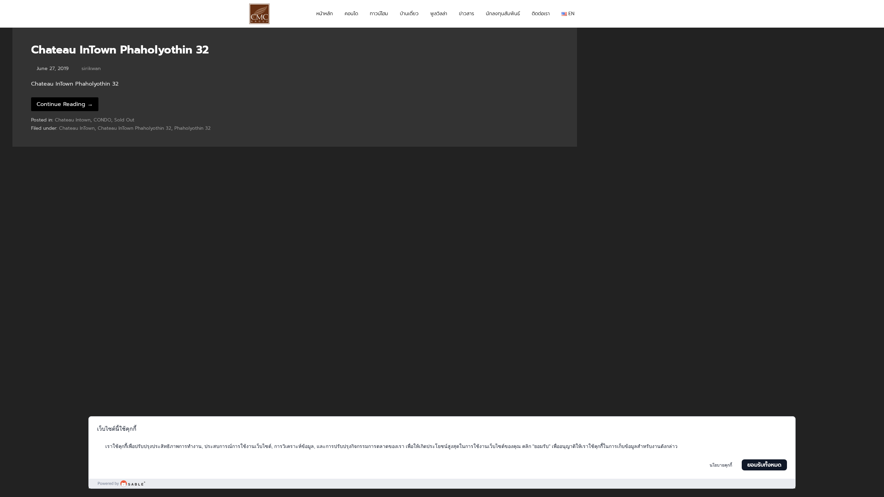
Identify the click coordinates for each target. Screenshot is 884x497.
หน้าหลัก (324, 13)
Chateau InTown (77, 128)
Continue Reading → (65, 104)
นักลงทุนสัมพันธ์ (503, 13)
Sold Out (124, 120)
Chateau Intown (72, 120)
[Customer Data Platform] (442, 483)
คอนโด (351, 13)
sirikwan (91, 68)
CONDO (102, 120)
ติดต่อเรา (541, 13)
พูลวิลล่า (438, 13)
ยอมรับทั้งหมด (764, 465)
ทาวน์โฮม (379, 13)
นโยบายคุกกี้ (721, 465)
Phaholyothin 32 (192, 128)
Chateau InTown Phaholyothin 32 (120, 49)
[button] (629, 14)
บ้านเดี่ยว (409, 13)
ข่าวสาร (466, 13)
